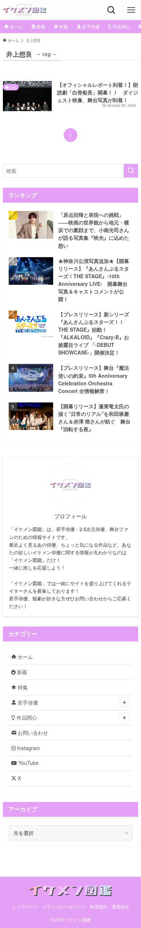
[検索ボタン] (111, 10)
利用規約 (98, 906)
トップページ (25, 906)
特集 (22, 687)
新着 (21, 672)
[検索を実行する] (131, 171)
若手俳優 (27, 702)
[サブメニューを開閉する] (124, 702)
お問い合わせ (32, 732)
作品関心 (26, 717)
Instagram (28, 747)
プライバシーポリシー (64, 906)
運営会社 (120, 906)
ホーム (24, 656)
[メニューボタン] (131, 10)
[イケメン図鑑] (25, 10)
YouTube (28, 762)
